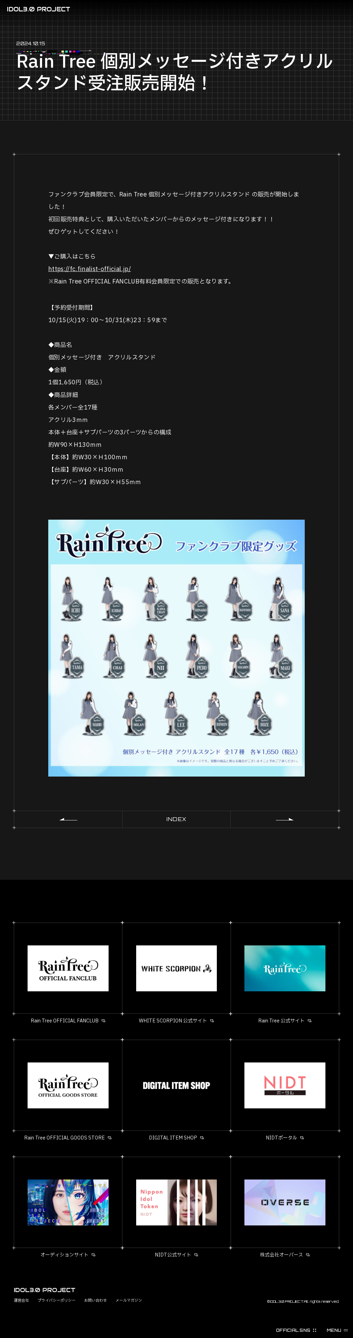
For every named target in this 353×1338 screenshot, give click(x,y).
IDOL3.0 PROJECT (38, 9)
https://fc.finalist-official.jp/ (89, 269)
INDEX (176, 819)
